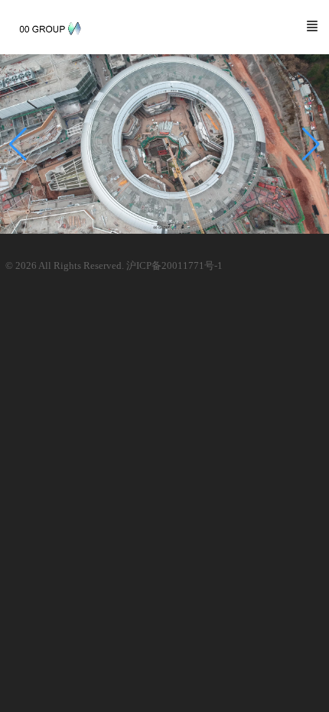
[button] (311, 144)
